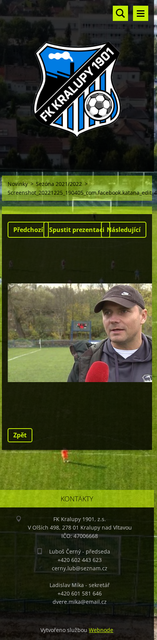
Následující (124, 230)
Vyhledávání (120, 13)
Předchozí (28, 230)
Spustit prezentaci (76, 230)
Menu (140, 13)
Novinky (18, 183)
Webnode (101, 630)
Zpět (20, 435)
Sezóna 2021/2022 (59, 183)
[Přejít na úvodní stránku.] (77, 81)
